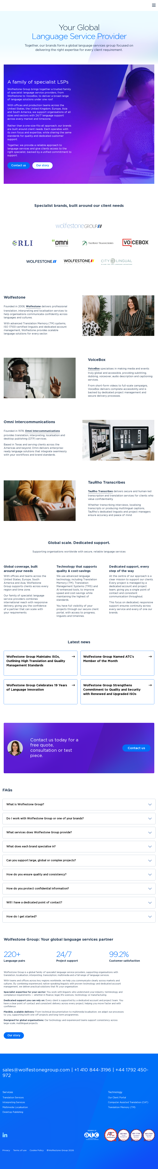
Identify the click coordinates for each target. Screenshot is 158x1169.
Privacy (6, 1150)
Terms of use (20, 1150)
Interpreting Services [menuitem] (13, 1102)
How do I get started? (21, 916)
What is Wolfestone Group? (25, 804)
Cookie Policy (37, 1150)
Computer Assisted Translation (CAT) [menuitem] (128, 1102)
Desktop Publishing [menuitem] (12, 1112)
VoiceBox (94, 368)
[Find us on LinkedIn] (4, 1135)
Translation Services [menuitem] (13, 1097)
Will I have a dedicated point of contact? (34, 902)
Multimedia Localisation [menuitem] (15, 1107)
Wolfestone (33, 306)
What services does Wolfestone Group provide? (39, 832)
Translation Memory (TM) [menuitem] (121, 1107)
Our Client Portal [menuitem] (117, 1097)
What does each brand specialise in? (31, 846)
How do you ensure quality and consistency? (36, 874)
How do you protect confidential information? (37, 888)
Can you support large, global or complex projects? (41, 860)
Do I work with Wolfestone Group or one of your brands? (45, 818)
